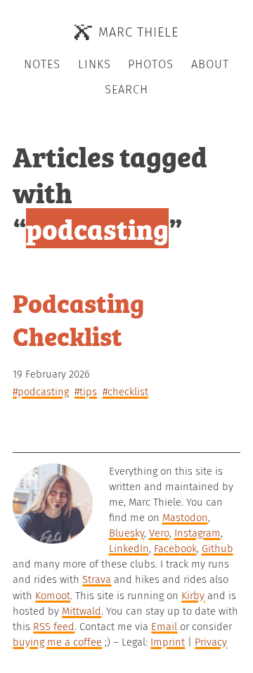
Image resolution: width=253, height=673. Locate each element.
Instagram (197, 533)
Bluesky (126, 533)
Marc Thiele (138, 32)
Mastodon (185, 517)
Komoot (52, 595)
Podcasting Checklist (78, 318)
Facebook (175, 548)
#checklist (125, 391)
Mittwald (81, 611)
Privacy (211, 642)
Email (164, 626)
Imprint (167, 642)
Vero (159, 533)
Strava (96, 579)
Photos (151, 64)
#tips (85, 391)
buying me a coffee (57, 642)
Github (217, 548)
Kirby (193, 595)
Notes (42, 64)
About (210, 64)
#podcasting (41, 391)
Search (126, 89)
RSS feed (53, 626)
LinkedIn (129, 548)
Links (94, 64)
